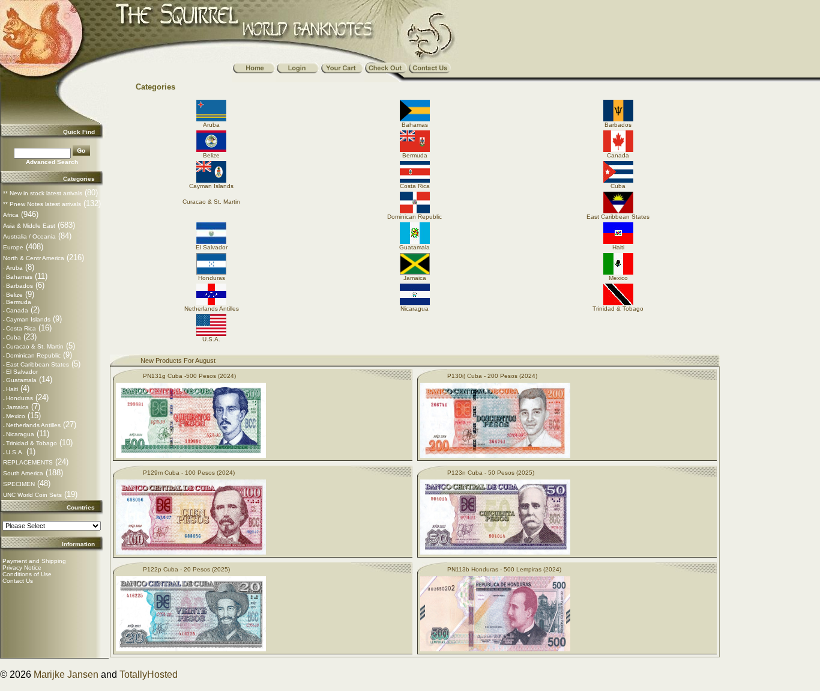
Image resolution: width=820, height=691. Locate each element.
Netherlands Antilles (33, 425)
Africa (11, 215)
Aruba (14, 267)
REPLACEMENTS (28, 462)
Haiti (12, 389)
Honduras (19, 398)
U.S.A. (15, 452)
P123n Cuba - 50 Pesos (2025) (490, 472)
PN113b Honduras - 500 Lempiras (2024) (504, 569)
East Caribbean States (37, 364)
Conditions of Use (27, 574)
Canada (17, 310)
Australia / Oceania (29, 236)
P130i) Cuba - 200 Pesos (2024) (492, 376)
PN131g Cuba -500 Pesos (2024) (189, 376)
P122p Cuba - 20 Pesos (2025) (186, 569)
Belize (14, 294)
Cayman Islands (28, 319)
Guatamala (21, 380)
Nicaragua (20, 434)
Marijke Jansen (66, 674)
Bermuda (18, 302)
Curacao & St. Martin (35, 346)
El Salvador (22, 371)
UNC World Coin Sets (32, 495)
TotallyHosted (148, 674)
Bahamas (19, 276)
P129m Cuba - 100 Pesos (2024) (189, 472)
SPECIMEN (19, 484)
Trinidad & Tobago (31, 443)
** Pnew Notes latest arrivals (42, 204)
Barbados (19, 285)
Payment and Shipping (34, 561)
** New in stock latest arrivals (42, 193)
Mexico (15, 416)
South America (23, 473)
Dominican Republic (33, 355)
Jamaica (17, 407)
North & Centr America (33, 258)
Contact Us (17, 580)
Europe (13, 247)
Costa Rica (21, 328)
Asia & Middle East (29, 225)
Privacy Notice (21, 567)
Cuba (13, 337)
